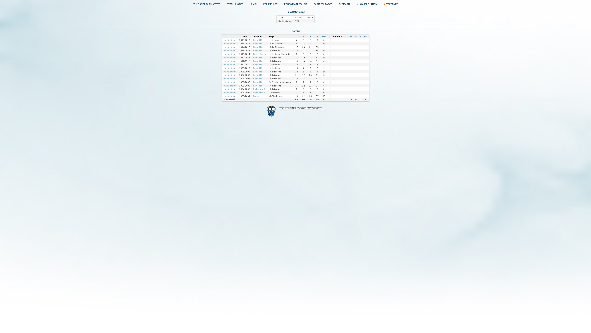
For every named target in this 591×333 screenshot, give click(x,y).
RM (324, 36)
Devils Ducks (259, 54)
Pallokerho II (259, 92)
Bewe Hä (257, 40)
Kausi (244, 36)
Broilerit (257, 96)
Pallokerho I (259, 89)
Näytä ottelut (230, 40)
